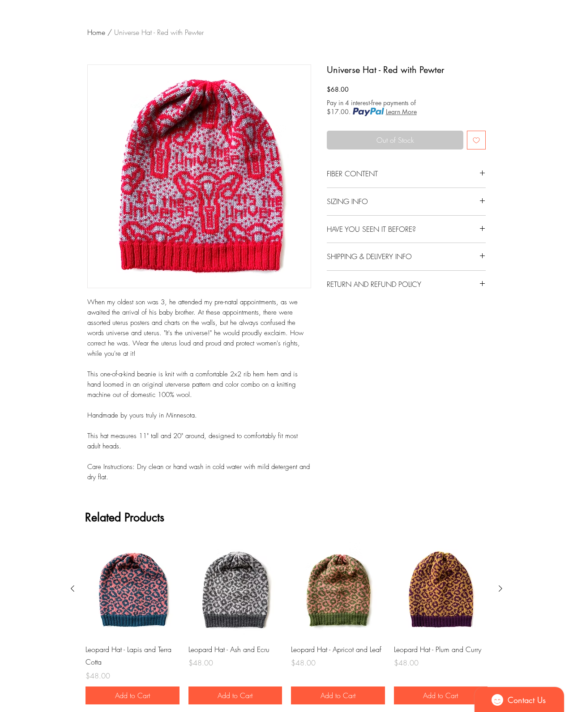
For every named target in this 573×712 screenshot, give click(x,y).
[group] (286, 623)
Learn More (401, 111)
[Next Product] (500, 588)
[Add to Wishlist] (476, 140)
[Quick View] (133, 589)
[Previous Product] (72, 588)
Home (96, 32)
